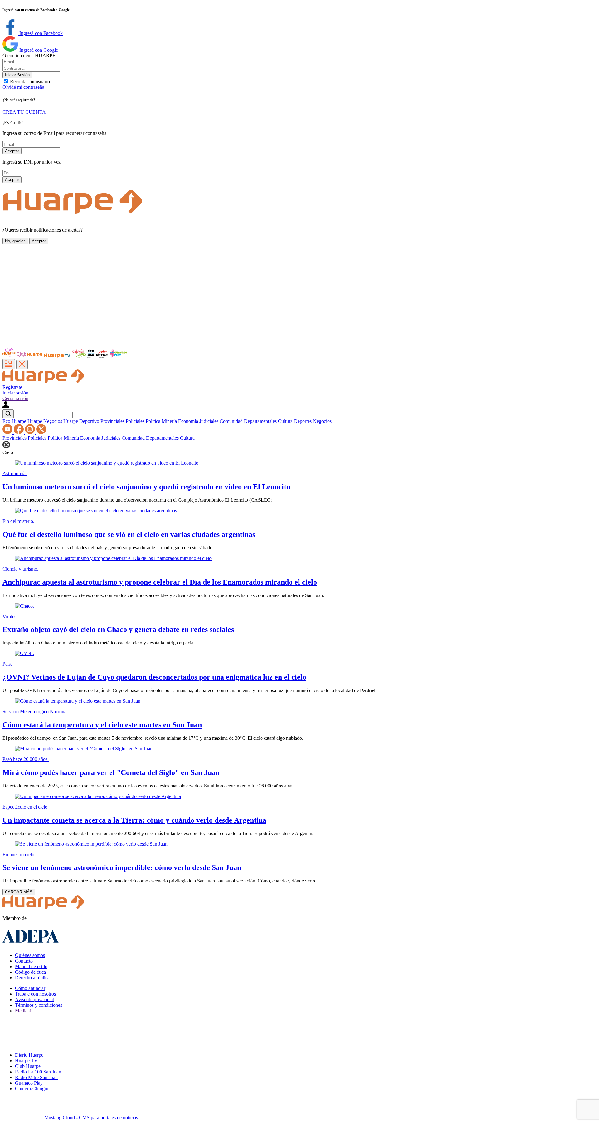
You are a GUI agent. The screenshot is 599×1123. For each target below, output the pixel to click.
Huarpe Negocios (44, 421)
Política (153, 421)
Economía (188, 421)
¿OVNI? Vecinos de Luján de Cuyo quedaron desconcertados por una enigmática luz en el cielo (154, 677)
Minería (169, 421)
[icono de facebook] (19, 432)
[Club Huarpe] (22, 356)
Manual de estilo (31, 966)
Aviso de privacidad (34, 999)
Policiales (135, 421)
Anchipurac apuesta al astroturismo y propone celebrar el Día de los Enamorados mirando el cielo (159, 582)
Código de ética (30, 972)
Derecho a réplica (32, 977)
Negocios (322, 421)
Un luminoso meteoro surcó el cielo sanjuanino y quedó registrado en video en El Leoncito (146, 487)
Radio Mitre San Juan (36, 1077)
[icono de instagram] (30, 432)
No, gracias (15, 241)
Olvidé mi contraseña (23, 87)
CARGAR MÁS (18, 892)
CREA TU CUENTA (24, 112)
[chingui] (79, 356)
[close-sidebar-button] (22, 364)
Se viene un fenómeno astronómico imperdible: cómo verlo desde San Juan (121, 867)
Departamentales (260, 421)
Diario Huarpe (29, 1055)
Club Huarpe (28, 1066)
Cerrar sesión (15, 398)
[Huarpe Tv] (57, 356)
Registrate (12, 387)
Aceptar (12, 151)
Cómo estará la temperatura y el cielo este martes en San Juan (102, 725)
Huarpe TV (26, 1060)
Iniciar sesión (15, 392)
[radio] (103, 356)
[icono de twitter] (41, 432)
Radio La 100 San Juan (38, 1071)
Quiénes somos (30, 955)
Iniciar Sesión (17, 75)
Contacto (24, 960)
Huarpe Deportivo (81, 421)
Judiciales (208, 421)
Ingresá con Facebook (40, 33)
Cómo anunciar (30, 988)
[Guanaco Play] (118, 356)
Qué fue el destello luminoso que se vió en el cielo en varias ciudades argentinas (128, 534)
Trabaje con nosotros (35, 993)
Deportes (303, 421)
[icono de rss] (8, 432)
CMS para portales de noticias (91, 1117)
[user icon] (5, 406)
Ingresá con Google (38, 50)
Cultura (285, 421)
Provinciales (112, 421)
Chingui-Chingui (31, 1088)
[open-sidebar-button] (8, 364)
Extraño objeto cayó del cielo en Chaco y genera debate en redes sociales (118, 629)
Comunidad (231, 421)
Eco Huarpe (14, 421)
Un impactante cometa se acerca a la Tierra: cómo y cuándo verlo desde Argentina (134, 820)
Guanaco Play (29, 1083)
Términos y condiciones (38, 1005)
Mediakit (23, 1010)
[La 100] (91, 356)
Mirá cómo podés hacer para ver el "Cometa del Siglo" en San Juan (111, 772)
